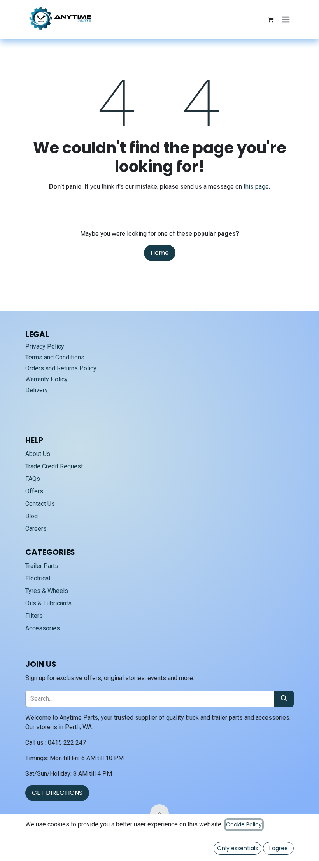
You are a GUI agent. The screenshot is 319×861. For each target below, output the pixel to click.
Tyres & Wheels (46, 590)
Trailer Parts (41, 566)
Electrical (37, 578)
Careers (36, 528)
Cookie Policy (244, 824)
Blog (31, 516)
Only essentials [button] (237, 848)
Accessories (42, 628)
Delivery (36, 390)
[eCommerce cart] (270, 19)
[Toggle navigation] (286, 20)
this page (256, 186)
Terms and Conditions (54, 357)
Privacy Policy (44, 346)
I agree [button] (278, 848)
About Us (37, 454)
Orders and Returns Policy (60, 368)
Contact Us (40, 503)
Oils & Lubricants (48, 603)
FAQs (32, 478)
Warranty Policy (46, 379)
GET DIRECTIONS (57, 792)
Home (160, 252)
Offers (34, 491)
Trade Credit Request (54, 466)
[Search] (284, 699)
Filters (34, 615)
